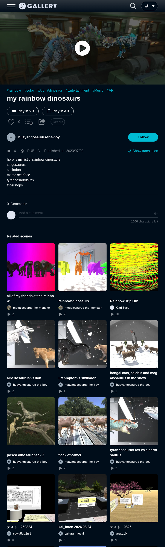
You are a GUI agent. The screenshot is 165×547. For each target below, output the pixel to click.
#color (29, 90)
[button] (133, 6)
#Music (97, 90)
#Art (40, 90)
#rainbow (14, 90)
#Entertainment (77, 90)
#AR (110, 90)
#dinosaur (54, 90)
